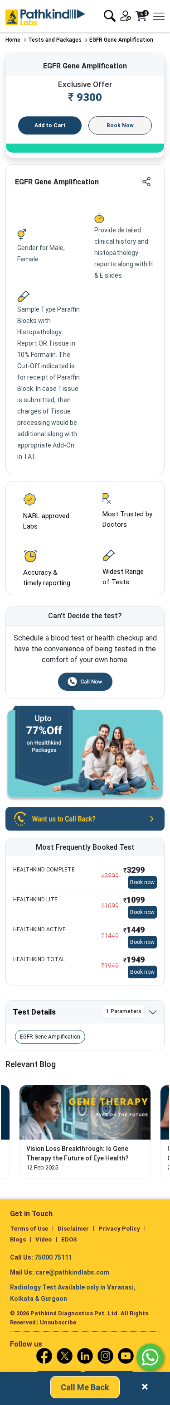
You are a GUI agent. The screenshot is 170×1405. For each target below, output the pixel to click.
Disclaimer (73, 1228)
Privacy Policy (119, 1228)
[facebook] (44, 1355)
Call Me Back (85, 1386)
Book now (142, 882)
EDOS (69, 1239)
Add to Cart (50, 125)
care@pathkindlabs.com (72, 1272)
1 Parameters (123, 1011)
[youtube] (126, 1355)
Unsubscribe (58, 1322)
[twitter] (65, 1355)
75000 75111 (53, 1257)
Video (43, 1239)
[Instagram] (105, 1355)
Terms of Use (29, 1228)
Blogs (18, 1239)
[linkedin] (85, 1355)
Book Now (120, 125)
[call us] (85, 817)
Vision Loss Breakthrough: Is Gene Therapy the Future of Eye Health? (77, 1153)
